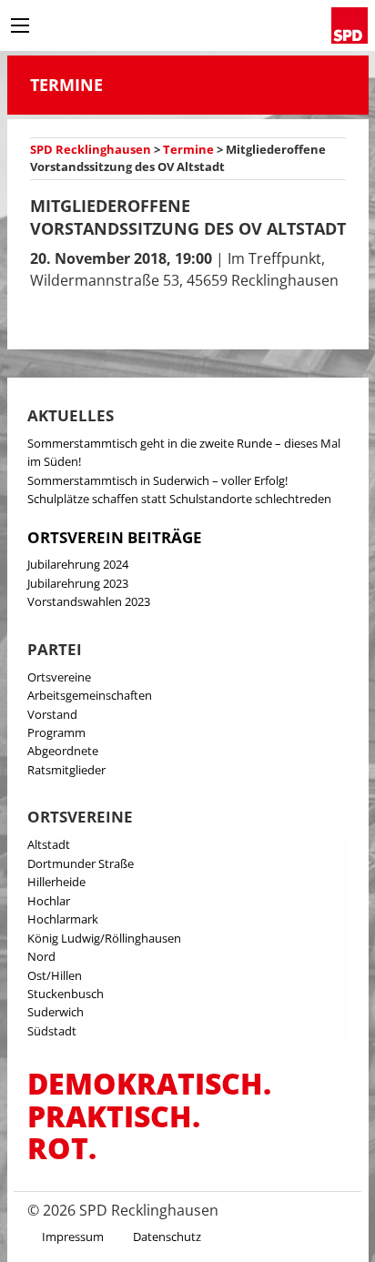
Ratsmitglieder (66, 770)
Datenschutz (167, 1236)
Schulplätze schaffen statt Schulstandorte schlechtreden (179, 498)
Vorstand (52, 714)
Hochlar (48, 901)
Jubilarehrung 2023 (77, 583)
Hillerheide (56, 881)
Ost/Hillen (54, 975)
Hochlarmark (62, 919)
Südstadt (51, 1031)
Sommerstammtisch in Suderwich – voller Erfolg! (157, 480)
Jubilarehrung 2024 (77, 564)
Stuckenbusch (65, 993)
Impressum (73, 1236)
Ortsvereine (59, 677)
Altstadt (48, 844)
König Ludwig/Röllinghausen (104, 938)
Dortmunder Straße (80, 863)
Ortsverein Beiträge (114, 537)
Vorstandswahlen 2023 (88, 601)
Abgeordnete (62, 750)
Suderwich (55, 1012)
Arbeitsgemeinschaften (89, 695)
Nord (41, 956)
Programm (56, 732)
